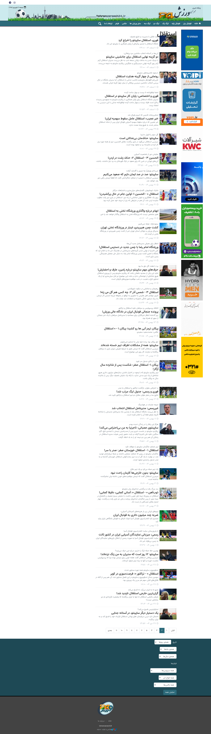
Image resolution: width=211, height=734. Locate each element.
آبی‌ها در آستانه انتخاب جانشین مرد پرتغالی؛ (141, 53)
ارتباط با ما (108, 23)
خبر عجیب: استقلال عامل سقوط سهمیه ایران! (131, 118)
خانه (196, 23)
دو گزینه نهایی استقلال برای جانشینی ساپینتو (132, 57)
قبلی (173, 630)
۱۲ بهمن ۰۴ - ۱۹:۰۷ (147, 382)
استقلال (167, 34)
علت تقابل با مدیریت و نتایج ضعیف (144, 36)
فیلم (117, 23)
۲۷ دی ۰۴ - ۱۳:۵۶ (148, 623)
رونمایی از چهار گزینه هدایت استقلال (137, 76)
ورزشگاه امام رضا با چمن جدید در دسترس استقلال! (128, 247)
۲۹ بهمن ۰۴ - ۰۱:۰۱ (148, 148)
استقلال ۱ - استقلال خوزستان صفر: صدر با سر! (131, 450)
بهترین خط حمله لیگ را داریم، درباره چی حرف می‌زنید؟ (136, 550)
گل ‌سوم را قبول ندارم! (149, 134)
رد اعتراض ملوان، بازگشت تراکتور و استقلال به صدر (138, 388)
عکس (124, 23)
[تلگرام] (10, 2)
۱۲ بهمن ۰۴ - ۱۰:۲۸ (147, 399)
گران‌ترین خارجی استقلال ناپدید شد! (137, 593)
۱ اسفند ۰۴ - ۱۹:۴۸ (148, 87)
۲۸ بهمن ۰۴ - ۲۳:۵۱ (147, 165)
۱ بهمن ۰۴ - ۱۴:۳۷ (148, 545)
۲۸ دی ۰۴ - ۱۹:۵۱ (148, 565)
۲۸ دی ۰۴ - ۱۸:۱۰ (148, 584)
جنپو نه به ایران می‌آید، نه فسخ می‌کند (143, 589)
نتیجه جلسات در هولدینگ (148, 404)
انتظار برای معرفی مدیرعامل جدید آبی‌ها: (142, 243)
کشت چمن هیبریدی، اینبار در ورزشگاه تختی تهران (129, 227)
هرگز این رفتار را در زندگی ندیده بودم (143, 424)
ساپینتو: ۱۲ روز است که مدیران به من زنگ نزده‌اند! (129, 554)
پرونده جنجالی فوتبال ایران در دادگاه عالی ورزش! (130, 311)
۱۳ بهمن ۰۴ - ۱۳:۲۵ (147, 322)
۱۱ (116, 630)
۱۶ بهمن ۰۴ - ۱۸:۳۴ (147, 303)
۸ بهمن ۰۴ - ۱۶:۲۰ (148, 419)
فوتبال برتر (187, 23)
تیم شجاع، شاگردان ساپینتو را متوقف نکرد (141, 446)
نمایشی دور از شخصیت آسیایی (146, 154)
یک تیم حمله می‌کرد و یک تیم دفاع (144, 469)
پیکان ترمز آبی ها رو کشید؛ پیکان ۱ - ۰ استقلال (131, 328)
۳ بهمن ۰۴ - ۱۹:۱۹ (148, 483)
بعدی (110, 630)
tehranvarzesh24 (179, 13)
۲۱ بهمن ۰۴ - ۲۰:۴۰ (147, 185)
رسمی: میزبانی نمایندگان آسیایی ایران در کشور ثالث (128, 534)
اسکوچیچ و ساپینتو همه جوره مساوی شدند (141, 570)
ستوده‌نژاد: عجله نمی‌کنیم (148, 224)
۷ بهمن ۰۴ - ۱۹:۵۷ (147, 441)
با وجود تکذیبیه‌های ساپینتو (147, 72)
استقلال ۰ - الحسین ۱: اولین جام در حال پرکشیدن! (128, 194)
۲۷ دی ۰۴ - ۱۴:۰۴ (148, 604)
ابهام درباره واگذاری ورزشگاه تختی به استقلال (132, 211)
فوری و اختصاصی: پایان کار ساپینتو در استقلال (131, 96)
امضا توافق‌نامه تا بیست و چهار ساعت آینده (141, 92)
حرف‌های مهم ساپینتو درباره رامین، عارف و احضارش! (128, 269)
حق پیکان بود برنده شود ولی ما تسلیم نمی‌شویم (139, 341)
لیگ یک (165, 23)
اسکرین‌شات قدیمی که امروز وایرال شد (143, 115)
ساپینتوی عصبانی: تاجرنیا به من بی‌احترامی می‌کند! (128, 427)
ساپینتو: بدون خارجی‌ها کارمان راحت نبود (134, 473)
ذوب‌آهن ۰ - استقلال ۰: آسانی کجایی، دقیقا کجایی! (128, 492)
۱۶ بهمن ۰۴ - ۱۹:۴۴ (147, 283)
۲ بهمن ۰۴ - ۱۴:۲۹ (148, 525)
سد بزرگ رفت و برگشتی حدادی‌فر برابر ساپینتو (140, 489)
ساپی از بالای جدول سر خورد (147, 361)
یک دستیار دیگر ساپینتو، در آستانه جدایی (134, 613)
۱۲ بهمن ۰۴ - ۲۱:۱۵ (147, 336)
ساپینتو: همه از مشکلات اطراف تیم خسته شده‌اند (129, 345)
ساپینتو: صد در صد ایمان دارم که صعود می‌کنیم (130, 174)
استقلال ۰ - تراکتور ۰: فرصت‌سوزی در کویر (134, 573)
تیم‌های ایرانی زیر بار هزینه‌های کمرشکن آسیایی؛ (139, 511)
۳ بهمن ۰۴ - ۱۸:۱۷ (147, 506)
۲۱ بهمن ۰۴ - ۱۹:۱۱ (148, 204)
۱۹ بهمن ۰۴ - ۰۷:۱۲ (147, 218)
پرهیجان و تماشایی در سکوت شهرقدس (143, 288)
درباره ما (101, 721)
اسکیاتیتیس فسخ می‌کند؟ (148, 609)
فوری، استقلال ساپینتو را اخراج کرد (138, 40)
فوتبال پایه (176, 23)
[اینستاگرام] (14, 2)
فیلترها (174, 663)
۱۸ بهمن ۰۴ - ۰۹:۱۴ (147, 260)
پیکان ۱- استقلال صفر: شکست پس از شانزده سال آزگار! (129, 367)
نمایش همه (170, 692)
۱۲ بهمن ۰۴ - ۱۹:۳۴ (147, 356)
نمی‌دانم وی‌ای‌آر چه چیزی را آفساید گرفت (142, 170)
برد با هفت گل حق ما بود (148, 266)
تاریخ (175, 642)
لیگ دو (156, 23)
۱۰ (121, 630)
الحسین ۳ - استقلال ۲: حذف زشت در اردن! (133, 158)
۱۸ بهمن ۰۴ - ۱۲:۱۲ (147, 238)
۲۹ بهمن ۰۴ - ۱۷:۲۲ (147, 129)
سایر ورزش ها (135, 23)
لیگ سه (147, 23)
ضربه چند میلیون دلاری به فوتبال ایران (135, 515)
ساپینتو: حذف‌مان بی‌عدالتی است (138, 138)
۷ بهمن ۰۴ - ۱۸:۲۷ (147, 464)
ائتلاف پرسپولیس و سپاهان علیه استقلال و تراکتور (138, 308)
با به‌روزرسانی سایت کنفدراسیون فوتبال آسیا (141, 531)
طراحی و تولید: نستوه (104, 729)
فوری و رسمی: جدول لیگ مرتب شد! (137, 391)
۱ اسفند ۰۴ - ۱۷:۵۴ (147, 109)
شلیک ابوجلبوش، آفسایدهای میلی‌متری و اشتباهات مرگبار (135, 190)
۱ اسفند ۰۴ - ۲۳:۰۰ (147, 48)
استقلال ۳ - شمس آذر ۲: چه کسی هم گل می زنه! (129, 292)
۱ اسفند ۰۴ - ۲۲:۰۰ (148, 67)
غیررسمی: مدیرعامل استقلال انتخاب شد (135, 408)
